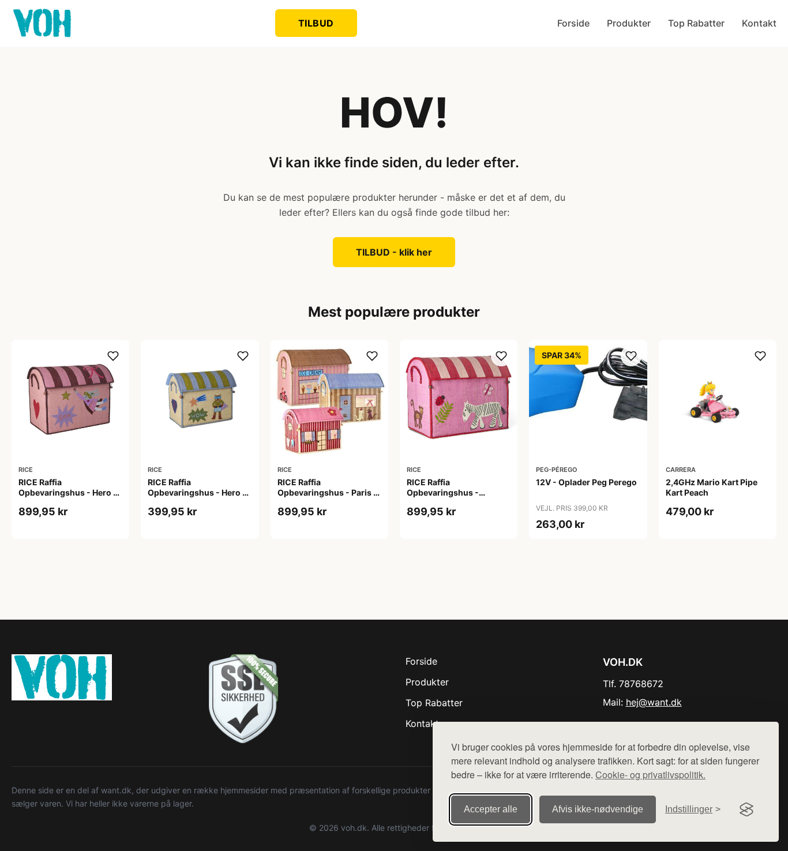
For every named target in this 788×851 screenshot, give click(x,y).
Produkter (629, 23)
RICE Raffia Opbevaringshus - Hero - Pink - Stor (67, 492)
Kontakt (759, 23)
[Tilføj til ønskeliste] (113, 356)
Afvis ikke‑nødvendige (597, 809)
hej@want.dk (654, 702)
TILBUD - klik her (394, 252)
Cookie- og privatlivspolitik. (650, 774)
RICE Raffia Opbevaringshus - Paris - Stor (327, 492)
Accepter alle (490, 809)
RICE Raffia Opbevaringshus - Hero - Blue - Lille (197, 492)
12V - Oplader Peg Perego (586, 482)
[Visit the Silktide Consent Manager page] (746, 809)
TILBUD (316, 23)
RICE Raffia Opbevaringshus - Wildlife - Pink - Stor (446, 492)
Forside (573, 23)
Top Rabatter (696, 23)
